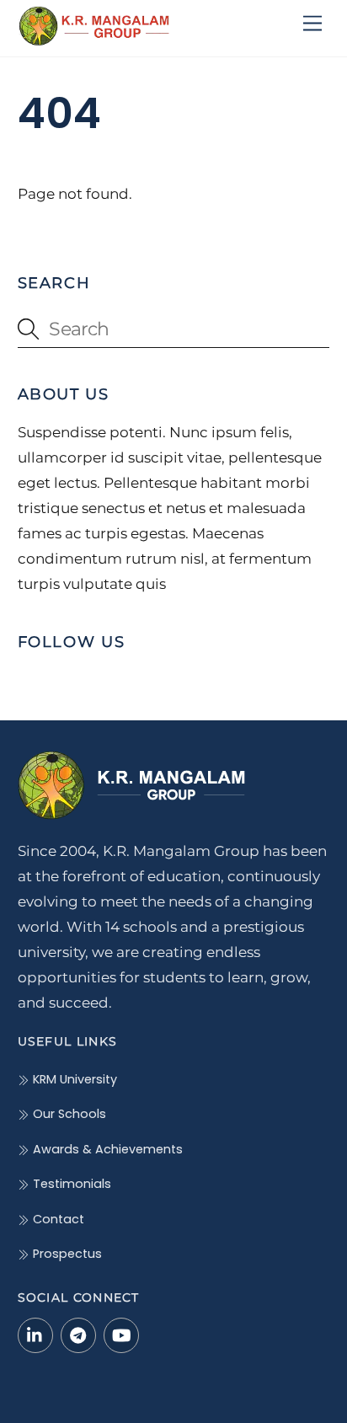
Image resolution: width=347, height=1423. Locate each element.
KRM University (73, 1079)
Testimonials (70, 1183)
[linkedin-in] (35, 1334)
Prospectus (65, 1253)
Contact (56, 1219)
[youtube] (121, 1334)
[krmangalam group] (93, 39)
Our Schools (67, 1113)
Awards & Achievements (106, 1149)
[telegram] (78, 1334)
